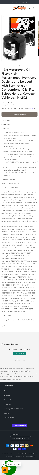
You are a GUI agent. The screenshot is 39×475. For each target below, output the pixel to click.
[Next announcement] (35, 2)
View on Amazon (19, 114)
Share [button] (5, 326)
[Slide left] (15, 65)
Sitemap (6, 413)
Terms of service (20, 456)
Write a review (19, 353)
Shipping (4, 105)
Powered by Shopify (22, 453)
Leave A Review (9, 418)
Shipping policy (30, 456)
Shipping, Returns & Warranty (13, 409)
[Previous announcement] (4, 2)
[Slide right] (24, 65)
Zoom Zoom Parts (11, 453)
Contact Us (7, 404)
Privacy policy (10, 456)
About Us (7, 395)
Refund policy (33, 453)
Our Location (8, 400)
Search (6, 391)
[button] (4, 8)
